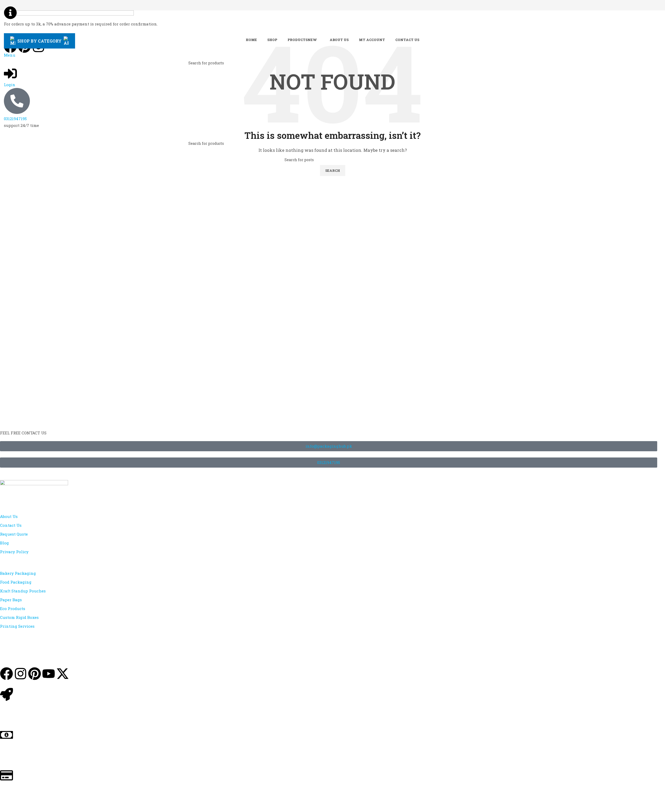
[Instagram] (20, 673)
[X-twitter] (62, 673)
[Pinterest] (34, 673)
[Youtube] (48, 673)
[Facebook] (6, 673)
